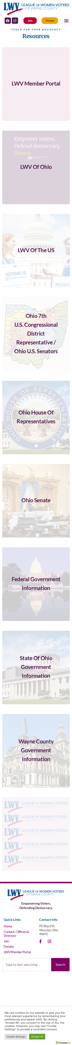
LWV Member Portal (17, 952)
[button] (66, 20)
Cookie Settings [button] (16, 1036)
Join (6, 941)
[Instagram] (15, 20)
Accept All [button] (37, 1036)
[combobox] (26, 964)
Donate (9, 946)
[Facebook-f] (40, 941)
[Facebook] (8, 20)
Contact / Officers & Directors (16, 934)
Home (8, 926)
